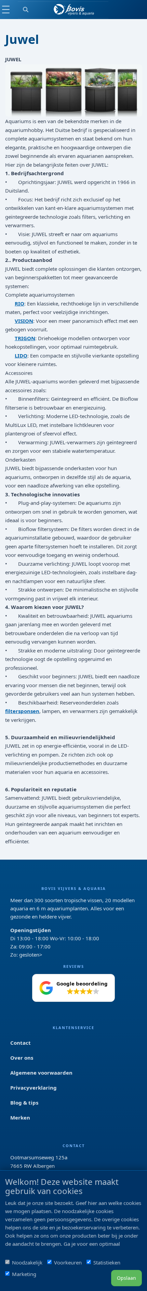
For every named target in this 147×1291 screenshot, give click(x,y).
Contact (20, 1042)
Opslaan (126, 1278)
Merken (20, 1117)
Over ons (21, 1057)
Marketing (24, 1274)
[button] (73, 988)
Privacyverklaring (33, 1087)
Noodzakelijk (27, 1262)
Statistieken (106, 1262)
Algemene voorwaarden (41, 1072)
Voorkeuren (68, 1262)
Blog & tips (24, 1102)
